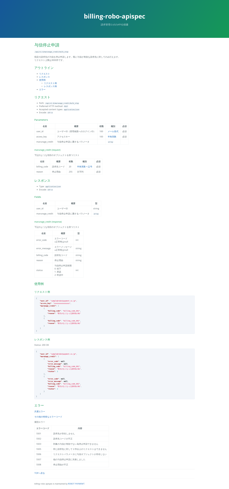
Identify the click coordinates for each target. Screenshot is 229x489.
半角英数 (112, 136)
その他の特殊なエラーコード (48, 416)
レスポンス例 (50, 86)
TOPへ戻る (39, 473)
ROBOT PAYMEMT (76, 483)
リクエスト (44, 73)
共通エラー (39, 411)
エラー (42, 89)
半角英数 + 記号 (84, 166)
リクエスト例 (50, 83)
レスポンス (44, 76)
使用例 (42, 79)
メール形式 (113, 131)
